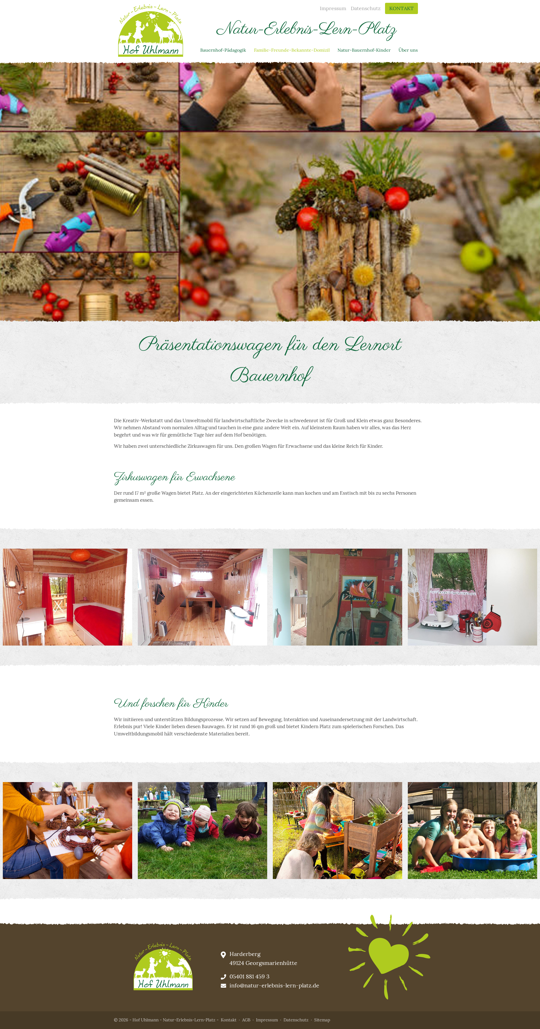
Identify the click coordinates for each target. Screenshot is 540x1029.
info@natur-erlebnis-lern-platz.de (274, 985)
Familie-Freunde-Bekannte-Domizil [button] (292, 50)
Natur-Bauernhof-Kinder (364, 50)
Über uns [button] (408, 50)
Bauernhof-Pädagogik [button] (223, 50)
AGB (246, 1020)
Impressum (333, 8)
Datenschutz (366, 8)
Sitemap (322, 1020)
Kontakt (401, 8)
